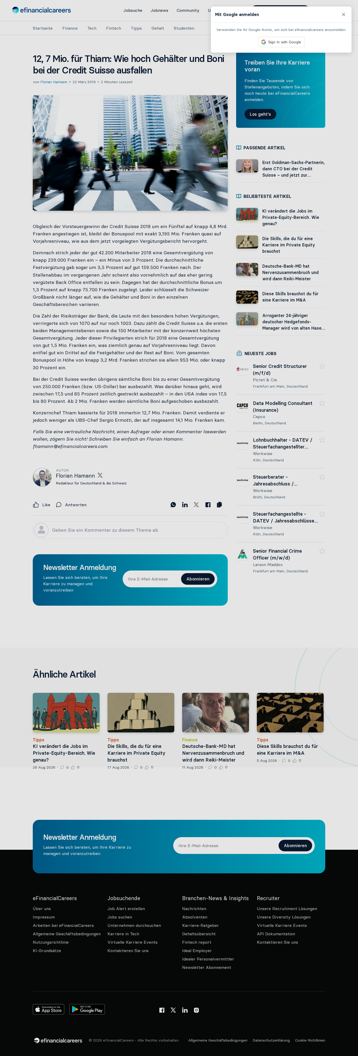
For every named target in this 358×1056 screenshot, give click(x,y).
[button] (179, 528)
